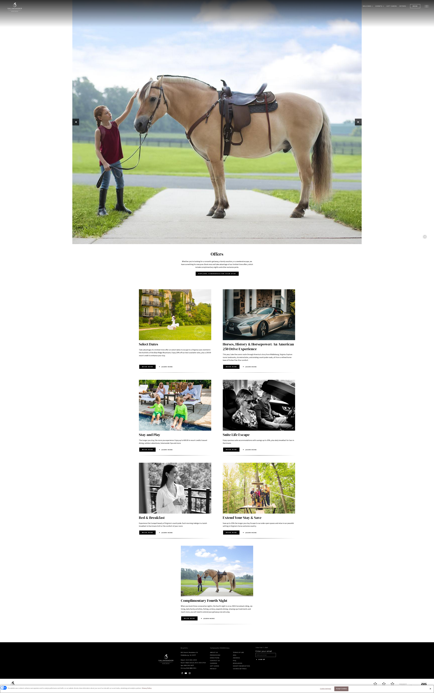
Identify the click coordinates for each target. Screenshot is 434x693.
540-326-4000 (191, 660)
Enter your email (264, 651)
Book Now (147, 367)
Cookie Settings (239, 668)
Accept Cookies (341, 689)
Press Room (215, 655)
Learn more (167, 366)
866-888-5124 (191, 668)
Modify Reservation (241, 666)
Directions (214, 658)
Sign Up (261, 659)
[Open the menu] (426, 6)
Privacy (213, 668)
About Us (214, 652)
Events (379, 6)
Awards (236, 658)
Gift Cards (392, 6)
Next (358, 122)
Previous (75, 122)
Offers (402, 6)
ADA (234, 655)
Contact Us (215, 660)
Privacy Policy (147, 688)
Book (415, 6)
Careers (213, 663)
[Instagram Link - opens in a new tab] (189, 673)
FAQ (234, 660)
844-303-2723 (200, 663)
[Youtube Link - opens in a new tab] (185, 673)
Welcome (367, 6)
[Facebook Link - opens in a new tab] (182, 673)
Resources (237, 663)
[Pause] (425, 237)
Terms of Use (238, 652)
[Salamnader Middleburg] (14, 7)
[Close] (430, 688)
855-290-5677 (189, 665)
